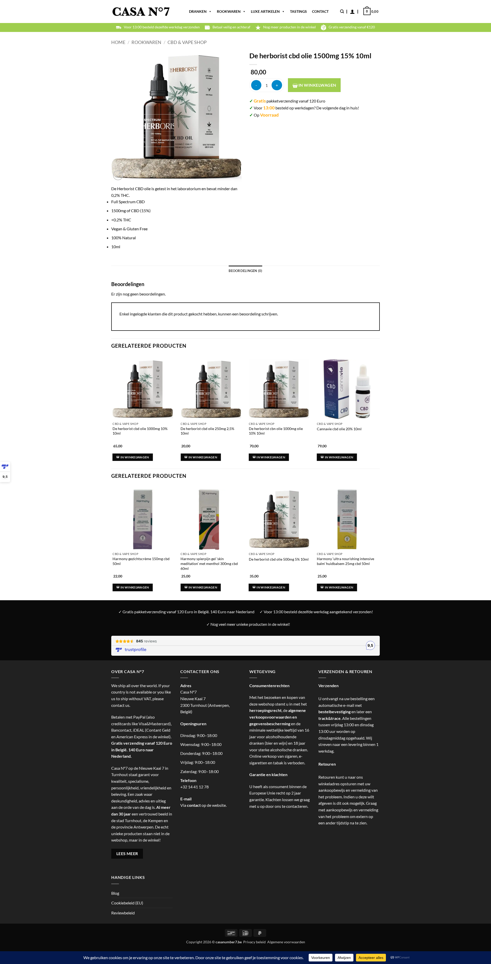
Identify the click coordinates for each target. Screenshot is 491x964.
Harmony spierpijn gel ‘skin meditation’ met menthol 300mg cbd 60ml (209, 563)
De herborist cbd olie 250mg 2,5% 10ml (207, 431)
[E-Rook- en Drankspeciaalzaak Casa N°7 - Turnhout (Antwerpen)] (141, 11)
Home (118, 42)
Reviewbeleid (123, 912)
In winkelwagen (317, 85)
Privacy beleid (254, 942)
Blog (115, 893)
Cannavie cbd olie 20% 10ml (339, 429)
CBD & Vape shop (187, 42)
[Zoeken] (342, 11)
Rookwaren (229, 11)
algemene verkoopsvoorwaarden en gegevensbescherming (277, 717)
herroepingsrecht (265, 710)
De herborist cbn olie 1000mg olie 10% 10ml (276, 431)
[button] (352, 11)
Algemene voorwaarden (286, 942)
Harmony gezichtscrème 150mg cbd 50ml (141, 561)
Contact (320, 11)
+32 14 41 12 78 (194, 786)
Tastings (298, 11)
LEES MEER (127, 853)
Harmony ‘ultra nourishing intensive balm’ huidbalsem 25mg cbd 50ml (345, 561)
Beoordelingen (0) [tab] (245, 271)
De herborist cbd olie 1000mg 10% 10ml (140, 431)
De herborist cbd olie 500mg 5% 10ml (279, 559)
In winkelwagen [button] (134, 457)
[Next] (378, 408)
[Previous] (111, 408)
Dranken (198, 11)
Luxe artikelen (265, 11)
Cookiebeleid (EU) (127, 902)
